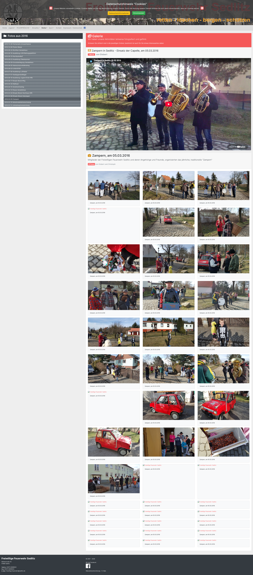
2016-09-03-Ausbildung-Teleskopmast (17, 59)
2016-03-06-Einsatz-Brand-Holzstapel (17, 96)
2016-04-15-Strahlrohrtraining (14, 87)
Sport (51, 28)
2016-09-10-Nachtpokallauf (13, 56)
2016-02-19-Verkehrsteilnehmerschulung (17, 102)
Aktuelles (35, 28)
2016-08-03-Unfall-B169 (12, 68)
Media (44, 28)
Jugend (11, 28)
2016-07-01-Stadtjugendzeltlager (15, 74)
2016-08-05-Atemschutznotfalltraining (17, 65)
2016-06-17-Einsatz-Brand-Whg (14, 81)
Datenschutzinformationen (119, 13)
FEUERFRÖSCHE (23, 28)
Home (4, 28)
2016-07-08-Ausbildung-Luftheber (15, 71)
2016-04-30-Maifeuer (11, 84)
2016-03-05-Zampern (11, 99)
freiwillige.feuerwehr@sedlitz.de (15, 571)
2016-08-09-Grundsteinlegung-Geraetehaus (18, 62)
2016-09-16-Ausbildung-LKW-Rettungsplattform (20, 53)
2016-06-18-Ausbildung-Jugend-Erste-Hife (18, 78)
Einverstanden (138, 13)
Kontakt (59, 28)
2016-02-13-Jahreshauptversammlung (17, 105)
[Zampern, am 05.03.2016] (114, 185)
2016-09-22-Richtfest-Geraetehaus (15, 50)
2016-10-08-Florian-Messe (13, 47)
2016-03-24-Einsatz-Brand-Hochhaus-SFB (18, 93)
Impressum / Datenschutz (72, 28)
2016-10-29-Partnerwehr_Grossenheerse (17, 44)
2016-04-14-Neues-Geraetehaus (15, 90)
